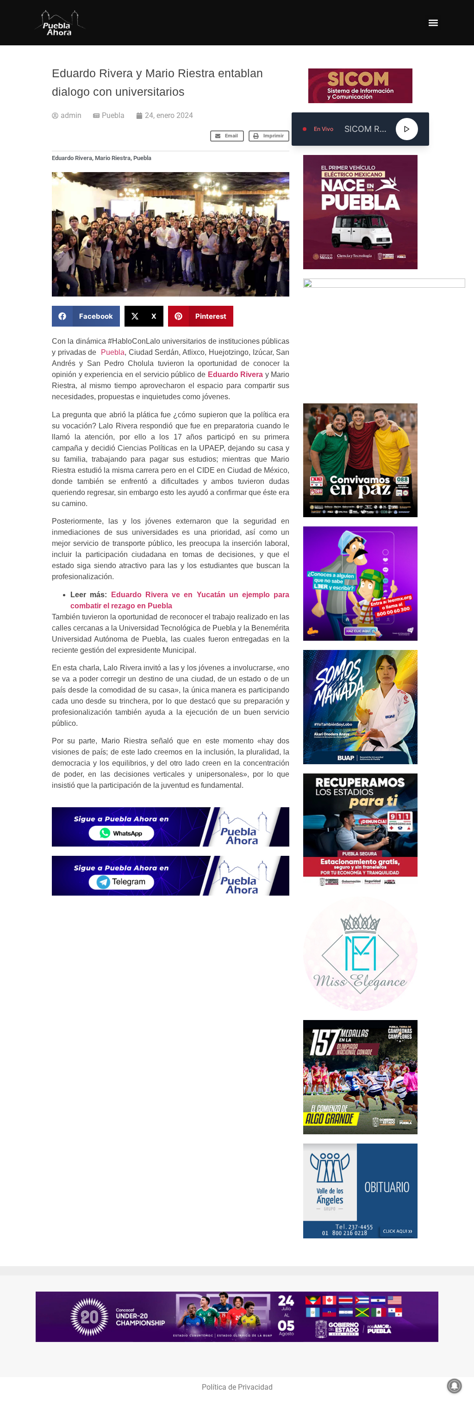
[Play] (407, 129)
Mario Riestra (113, 158)
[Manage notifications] (454, 1386)
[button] (433, 22)
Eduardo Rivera (72, 158)
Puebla (113, 115)
